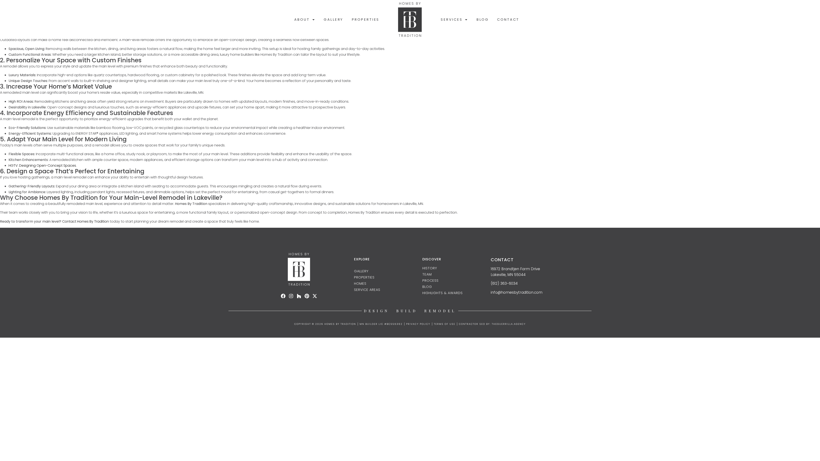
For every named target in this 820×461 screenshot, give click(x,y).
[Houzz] (299, 296)
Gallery (333, 19)
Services (451, 19)
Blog (482, 19)
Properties (365, 19)
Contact (508, 19)
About (302, 19)
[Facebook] (283, 296)
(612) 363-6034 (504, 283)
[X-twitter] (314, 296)
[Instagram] (291, 296)
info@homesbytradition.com (516, 292)
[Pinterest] (307, 296)
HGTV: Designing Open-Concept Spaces (42, 165)
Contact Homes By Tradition (85, 221)
